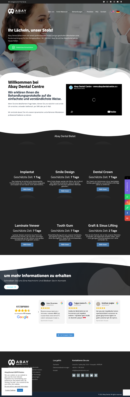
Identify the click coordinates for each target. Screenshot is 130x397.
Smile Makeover (62, 11)
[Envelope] (117, 2)
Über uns (51, 11)
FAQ (96, 11)
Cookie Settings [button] (10, 390)
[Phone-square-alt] (104, 2)
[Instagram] (114, 2)
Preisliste (90, 11)
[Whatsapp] (107, 2)
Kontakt (103, 11)
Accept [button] (20, 390)
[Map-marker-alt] (121, 2)
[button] (38, 311)
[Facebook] (111, 2)
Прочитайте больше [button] (47, 321)
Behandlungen (77, 11)
